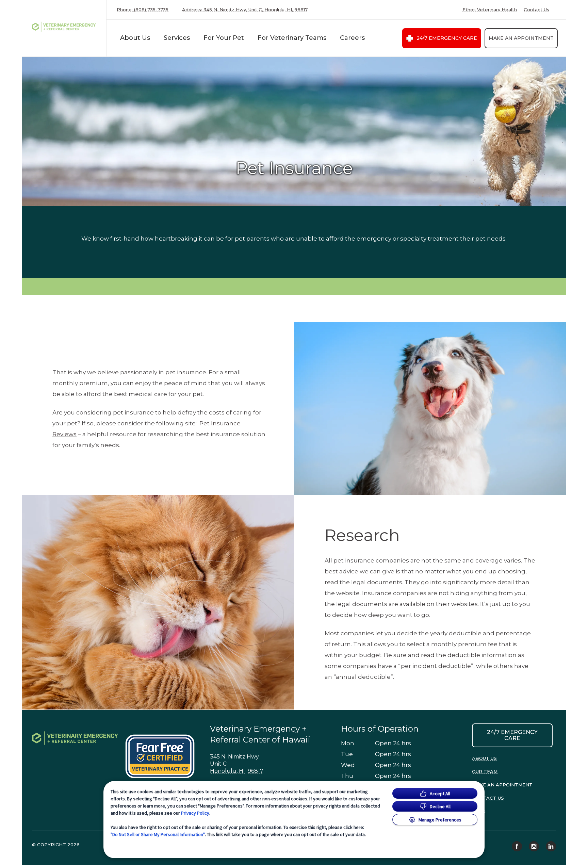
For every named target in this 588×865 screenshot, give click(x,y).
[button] (163, 756)
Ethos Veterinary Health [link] (489, 9)
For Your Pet (223, 38)
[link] (65, 27)
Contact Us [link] (536, 9)
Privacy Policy (195, 813)
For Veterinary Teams (292, 38)
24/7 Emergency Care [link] (446, 38)
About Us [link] (484, 758)
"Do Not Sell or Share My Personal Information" (158, 834)
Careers (352, 38)
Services (177, 38)
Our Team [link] (484, 771)
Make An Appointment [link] (521, 38)
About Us (135, 38)
